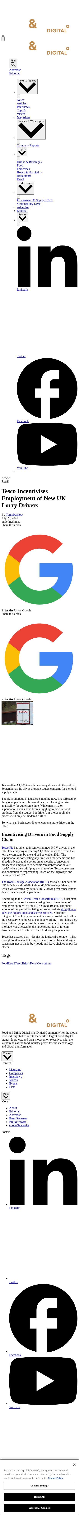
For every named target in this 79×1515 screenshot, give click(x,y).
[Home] (35, 31)
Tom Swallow (14, 514)
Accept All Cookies (39, 1507)
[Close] (74, 1464)
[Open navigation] (3, 36)
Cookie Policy (55, 1477)
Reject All (39, 1496)
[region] (39, 1487)
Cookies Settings (39, 1485)
